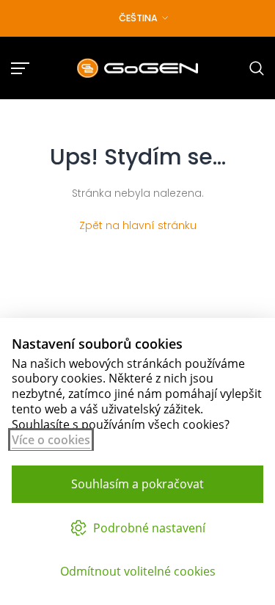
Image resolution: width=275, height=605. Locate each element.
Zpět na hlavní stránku (138, 225)
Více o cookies (51, 440)
